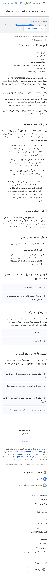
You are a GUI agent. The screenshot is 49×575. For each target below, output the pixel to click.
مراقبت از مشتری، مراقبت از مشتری (35, 552)
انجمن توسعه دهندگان (39, 547)
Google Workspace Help (37, 37)
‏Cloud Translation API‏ (25, 25)
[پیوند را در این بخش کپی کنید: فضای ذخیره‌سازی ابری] (18, 237)
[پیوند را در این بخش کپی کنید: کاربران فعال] (29, 332)
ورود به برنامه (8, 3)
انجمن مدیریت (42, 543)
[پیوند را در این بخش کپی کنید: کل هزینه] (31, 341)
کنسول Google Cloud (39, 532)
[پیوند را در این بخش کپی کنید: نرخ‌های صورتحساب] (21, 123)
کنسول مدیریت (41, 523)
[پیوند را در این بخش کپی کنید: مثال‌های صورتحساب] (20, 312)
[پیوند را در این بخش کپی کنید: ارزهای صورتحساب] (22, 210)
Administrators (38, 11)
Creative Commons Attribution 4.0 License (27, 452)
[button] (24, 287)
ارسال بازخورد (25, 441)
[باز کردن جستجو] (16, 3)
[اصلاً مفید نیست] (23, 434)
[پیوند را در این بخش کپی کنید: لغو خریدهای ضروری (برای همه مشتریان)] (7, 410)
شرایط (44, 563)
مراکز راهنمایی (42, 499)
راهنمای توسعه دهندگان (39, 504)
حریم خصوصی (35, 563)
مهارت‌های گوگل (41, 512)
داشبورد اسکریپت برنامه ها (38, 528)
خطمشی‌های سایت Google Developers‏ (26, 457)
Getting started (15, 11)
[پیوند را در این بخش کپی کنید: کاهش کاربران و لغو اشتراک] (13, 353)
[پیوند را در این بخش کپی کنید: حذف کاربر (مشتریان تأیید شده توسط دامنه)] (43, 389)
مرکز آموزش (42, 508)
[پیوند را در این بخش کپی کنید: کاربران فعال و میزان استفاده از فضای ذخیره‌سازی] (30, 278)
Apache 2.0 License (26, 454)
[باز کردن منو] (43, 3)
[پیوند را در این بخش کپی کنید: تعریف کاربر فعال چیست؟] (19, 287)
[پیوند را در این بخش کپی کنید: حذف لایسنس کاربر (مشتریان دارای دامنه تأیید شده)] (39, 377)
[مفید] (26, 434)
